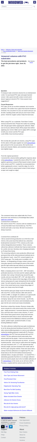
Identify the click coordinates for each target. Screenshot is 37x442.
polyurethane (31, 143)
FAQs (2, 435)
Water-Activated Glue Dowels (13, 396)
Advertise (22, 437)
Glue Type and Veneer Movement (14, 375)
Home (2, 49)
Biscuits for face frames (11, 403)
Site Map (3, 432)
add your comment (7, 219)
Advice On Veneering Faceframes (14, 382)
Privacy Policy (24, 425)
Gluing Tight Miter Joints (11, 393)
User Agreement (24, 420)
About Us (22, 435)
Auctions (22, 440)
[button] (3, 426)
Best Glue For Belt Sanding (12, 389)
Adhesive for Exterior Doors (12, 400)
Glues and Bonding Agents (9, 51)
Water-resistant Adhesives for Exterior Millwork (18, 410)
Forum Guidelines (25, 423)
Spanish (31, 62)
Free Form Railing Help (11, 372)
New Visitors (23, 432)
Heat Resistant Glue (10, 379)
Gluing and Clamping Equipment (25, 51)
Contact (3, 437)
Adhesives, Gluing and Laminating (14, 49)
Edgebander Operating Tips (12, 386)
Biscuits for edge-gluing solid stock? (15, 407)
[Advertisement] (18, 28)
